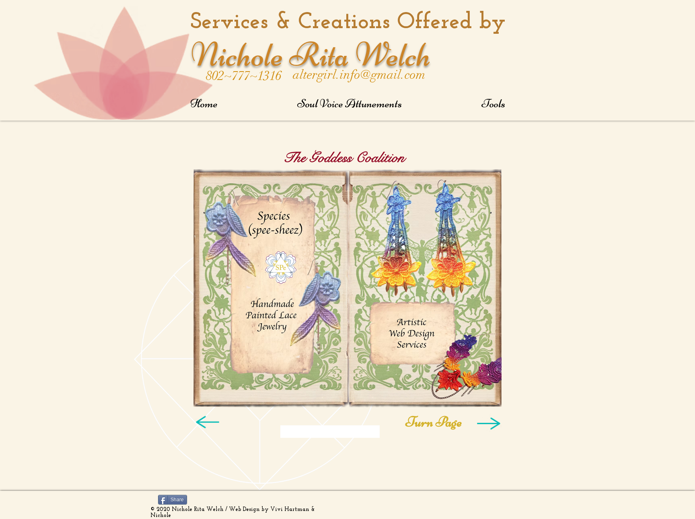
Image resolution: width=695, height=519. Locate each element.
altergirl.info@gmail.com (359, 74)
